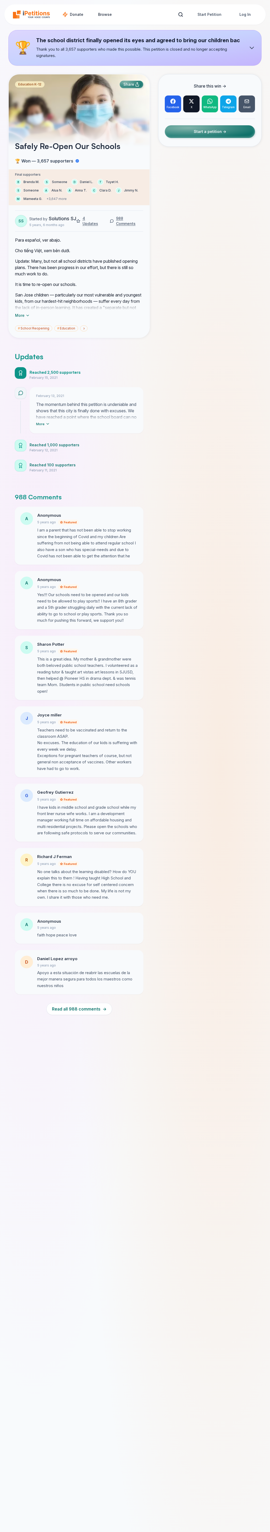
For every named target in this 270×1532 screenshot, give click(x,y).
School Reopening (33, 328)
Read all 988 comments (79, 1009)
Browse (105, 14)
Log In (245, 14)
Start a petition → (210, 131)
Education (66, 328)
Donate (76, 14)
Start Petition (209, 14)
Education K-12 (29, 84)
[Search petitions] (180, 14)
